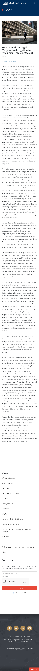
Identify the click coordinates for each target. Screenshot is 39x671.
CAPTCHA (5, 576)
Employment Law (7, 504)
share (33, 669)
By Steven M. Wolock (9, 61)
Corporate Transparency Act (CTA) (13, 493)
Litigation (5, 514)
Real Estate (5, 537)
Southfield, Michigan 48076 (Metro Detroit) (18, 639)
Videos (4, 552)
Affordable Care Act (8, 478)
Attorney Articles (7, 483)
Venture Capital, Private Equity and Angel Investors (18, 547)
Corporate (5, 488)
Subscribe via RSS (20, 593)
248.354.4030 (12, 642)
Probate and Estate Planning (11, 524)
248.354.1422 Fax (25, 642)
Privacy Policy (19, 649)
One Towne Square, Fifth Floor (20, 637)
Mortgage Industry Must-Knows (12, 519)
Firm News (5, 509)
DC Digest (5, 498)
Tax (3, 542)
